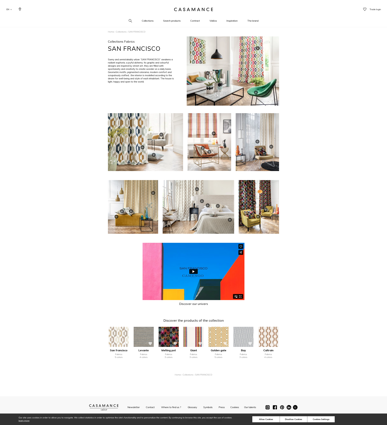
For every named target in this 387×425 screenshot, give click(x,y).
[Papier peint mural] (295, 408)
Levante (143, 350)
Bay (243, 350)
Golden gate (218, 350)
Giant (193, 350)
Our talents (250, 407)
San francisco (118, 350)
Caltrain (268, 350)
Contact (150, 407)
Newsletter (133, 407)
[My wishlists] (365, 9)
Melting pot (168, 350)
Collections (121, 31)
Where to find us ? (171, 407)
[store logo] (193, 9)
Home (111, 31)
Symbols (208, 407)
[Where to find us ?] (20, 9)
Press (222, 407)
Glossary (192, 407)
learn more (24, 420)
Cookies (234, 407)
